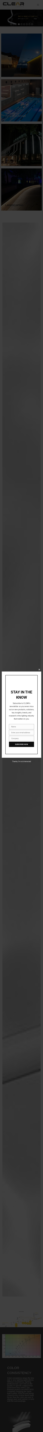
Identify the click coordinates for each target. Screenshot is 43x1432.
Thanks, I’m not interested (21, 761)
